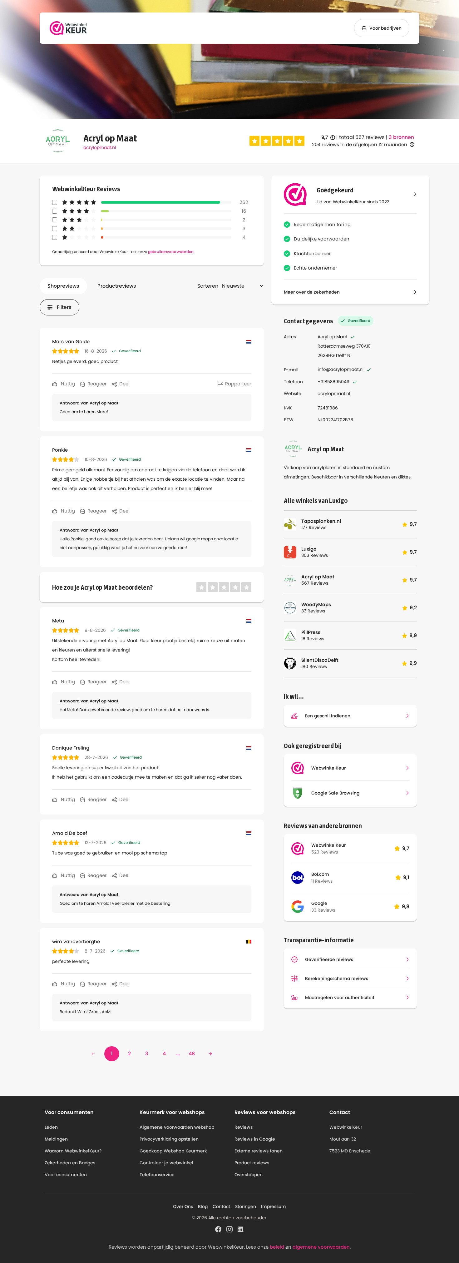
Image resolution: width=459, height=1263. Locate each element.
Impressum (273, 1206)
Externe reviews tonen (258, 1151)
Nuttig (67, 383)
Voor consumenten (66, 1174)
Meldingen (56, 1139)
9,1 (406, 877)
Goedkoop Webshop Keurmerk (173, 1151)
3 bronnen (401, 137)
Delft (341, 355)
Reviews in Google (254, 1139)
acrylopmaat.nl (99, 147)
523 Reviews (324, 852)
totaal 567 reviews (361, 137)
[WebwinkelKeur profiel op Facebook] (218, 1229)
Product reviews (251, 1163)
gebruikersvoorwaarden (171, 251)
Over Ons (183, 1206)
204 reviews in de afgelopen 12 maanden (359, 144)
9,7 (328, 137)
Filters (64, 307)
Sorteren (207, 286)
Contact (221, 1206)
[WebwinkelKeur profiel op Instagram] (229, 1229)
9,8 (405, 906)
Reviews (243, 1127)
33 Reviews (323, 910)
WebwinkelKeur (328, 845)
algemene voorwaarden (321, 1247)
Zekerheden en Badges (70, 1163)
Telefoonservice (157, 1174)
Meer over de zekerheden (312, 292)
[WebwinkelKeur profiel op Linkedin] (241, 1229)
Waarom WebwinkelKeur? (73, 1151)
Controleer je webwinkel (166, 1163)
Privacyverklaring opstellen (169, 1139)
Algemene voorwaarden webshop (177, 1127)
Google (319, 903)
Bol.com (320, 874)
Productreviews (116, 286)
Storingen (245, 1206)
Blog (203, 1206)
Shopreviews (63, 286)
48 (192, 1053)
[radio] (254, 141)
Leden (51, 1127)
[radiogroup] (276, 141)
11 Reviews (322, 881)
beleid (277, 1247)
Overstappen (248, 1174)
